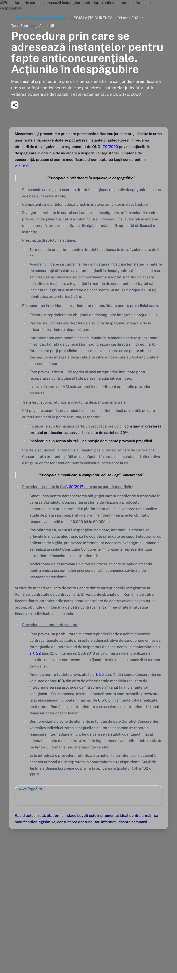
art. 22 (35, 653)
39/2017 (75, 487)
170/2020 (109, 146)
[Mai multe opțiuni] (14, 105)
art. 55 (98, 674)
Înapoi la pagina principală (41, 17)
